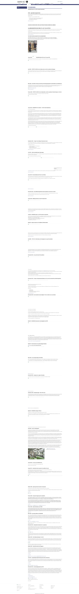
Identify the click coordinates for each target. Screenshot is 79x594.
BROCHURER (33, 4)
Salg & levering (41, 588)
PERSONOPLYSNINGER (44, 4)
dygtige (45, 270)
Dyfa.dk (18, 590)
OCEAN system (53, 586)
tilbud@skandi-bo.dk (32, 589)
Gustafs (33, 170)
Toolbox (52, 588)
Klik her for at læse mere (30, 34)
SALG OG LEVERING (51, 4)
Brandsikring (52, 587)
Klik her (29, 345)
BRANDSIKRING (37, 3)
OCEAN (27, 3)
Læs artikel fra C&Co (30, 575)
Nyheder (40, 586)
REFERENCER (31, 3)
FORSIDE (19, 3)
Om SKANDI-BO (41, 585)
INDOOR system (53, 585)
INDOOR (23, 3)
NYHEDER (29, 4)
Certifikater (41, 587)
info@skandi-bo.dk (32, 586)
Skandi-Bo (30, 170)
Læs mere (29, 491)
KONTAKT (52, 3)
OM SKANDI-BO (47, 3)
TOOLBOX (42, 3)
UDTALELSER (24, 4)
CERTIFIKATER (38, 4)
